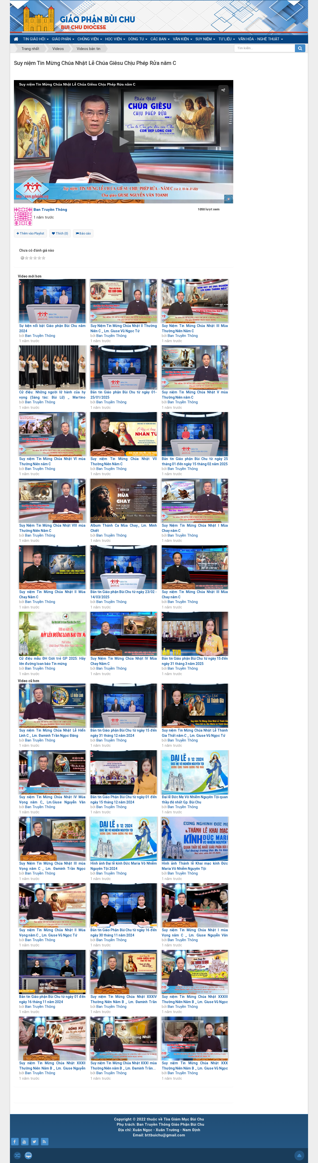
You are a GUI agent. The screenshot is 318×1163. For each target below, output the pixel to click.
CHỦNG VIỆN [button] (89, 39)
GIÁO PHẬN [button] (62, 39)
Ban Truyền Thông (40, 335)
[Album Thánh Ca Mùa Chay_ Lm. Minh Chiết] (123, 501)
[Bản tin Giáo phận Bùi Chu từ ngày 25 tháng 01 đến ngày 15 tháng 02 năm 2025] (195, 434)
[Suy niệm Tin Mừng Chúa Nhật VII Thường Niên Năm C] (123, 434)
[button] (123, 141)
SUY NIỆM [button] (204, 39)
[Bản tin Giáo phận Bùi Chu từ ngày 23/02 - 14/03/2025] (123, 567)
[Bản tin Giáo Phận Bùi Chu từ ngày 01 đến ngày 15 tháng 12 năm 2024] (123, 772)
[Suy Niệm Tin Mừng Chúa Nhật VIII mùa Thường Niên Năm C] (52, 501)
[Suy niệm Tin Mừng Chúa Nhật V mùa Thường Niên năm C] (195, 367)
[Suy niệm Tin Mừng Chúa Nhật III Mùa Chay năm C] (195, 567)
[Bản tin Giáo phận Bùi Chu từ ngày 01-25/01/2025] (123, 367)
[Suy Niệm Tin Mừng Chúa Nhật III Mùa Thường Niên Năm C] (195, 301)
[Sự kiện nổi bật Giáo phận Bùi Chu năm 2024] (52, 301)
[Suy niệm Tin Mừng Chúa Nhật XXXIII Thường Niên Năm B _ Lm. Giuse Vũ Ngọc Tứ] (195, 972)
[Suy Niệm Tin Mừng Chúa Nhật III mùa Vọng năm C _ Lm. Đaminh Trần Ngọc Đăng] (52, 839)
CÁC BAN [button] (159, 39)
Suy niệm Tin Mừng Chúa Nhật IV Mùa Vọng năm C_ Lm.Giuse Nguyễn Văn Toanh (52, 802)
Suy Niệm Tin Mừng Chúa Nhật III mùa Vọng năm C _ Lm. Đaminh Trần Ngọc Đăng (52, 868)
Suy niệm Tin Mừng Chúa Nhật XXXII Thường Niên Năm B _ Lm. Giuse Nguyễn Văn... (52, 1068)
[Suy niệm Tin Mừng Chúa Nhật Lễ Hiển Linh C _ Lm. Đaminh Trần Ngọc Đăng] (52, 706)
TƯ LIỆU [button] (225, 39)
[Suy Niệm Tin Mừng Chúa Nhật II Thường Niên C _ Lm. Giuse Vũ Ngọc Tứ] (123, 301)
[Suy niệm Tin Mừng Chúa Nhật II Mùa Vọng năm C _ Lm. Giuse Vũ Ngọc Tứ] (52, 905)
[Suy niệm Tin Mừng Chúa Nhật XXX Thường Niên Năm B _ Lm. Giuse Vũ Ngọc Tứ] (195, 1039)
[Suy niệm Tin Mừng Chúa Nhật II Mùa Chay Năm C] (52, 567)
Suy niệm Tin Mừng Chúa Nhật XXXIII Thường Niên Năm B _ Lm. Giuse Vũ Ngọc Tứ (195, 1002)
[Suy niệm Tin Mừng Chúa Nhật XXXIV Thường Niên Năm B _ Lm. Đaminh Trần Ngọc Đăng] (123, 972)
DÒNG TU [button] (136, 39)
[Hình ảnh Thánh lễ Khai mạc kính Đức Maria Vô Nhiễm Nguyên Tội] (195, 839)
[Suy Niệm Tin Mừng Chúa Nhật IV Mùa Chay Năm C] (123, 634)
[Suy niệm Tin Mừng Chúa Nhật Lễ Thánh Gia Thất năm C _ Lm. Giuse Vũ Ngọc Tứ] (195, 706)
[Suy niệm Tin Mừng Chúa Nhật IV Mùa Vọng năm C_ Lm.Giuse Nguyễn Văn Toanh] (52, 772)
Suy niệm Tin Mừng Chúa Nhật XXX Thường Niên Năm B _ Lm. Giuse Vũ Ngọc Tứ (195, 1068)
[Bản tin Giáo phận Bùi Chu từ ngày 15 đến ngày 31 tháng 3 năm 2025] (195, 634)
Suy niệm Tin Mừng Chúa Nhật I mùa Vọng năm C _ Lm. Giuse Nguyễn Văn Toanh (195, 935)
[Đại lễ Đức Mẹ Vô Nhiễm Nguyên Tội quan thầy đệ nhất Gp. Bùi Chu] (195, 772)
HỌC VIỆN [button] (114, 39)
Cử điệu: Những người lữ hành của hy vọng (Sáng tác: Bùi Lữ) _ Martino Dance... (52, 397)
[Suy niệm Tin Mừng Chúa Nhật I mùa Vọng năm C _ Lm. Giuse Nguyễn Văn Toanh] (195, 905)
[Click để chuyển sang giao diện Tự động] (17, 1155)
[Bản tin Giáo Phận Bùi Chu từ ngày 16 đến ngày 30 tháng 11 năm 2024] (123, 905)
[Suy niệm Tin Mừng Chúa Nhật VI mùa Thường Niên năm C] (52, 434)
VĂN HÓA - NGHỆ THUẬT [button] (259, 39)
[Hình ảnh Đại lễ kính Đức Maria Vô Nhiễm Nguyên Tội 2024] (123, 839)
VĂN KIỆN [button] (181, 39)
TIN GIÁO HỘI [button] (34, 39)
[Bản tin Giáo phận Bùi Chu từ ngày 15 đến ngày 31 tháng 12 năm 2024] (123, 706)
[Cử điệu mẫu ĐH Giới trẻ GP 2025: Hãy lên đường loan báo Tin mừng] (52, 634)
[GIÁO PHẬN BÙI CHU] (75, 18)
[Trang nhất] (16, 39)
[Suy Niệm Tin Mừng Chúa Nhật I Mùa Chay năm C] (195, 501)
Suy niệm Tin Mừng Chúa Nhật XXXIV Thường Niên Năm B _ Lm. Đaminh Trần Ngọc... (123, 1002)
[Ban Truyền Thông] (24, 216)
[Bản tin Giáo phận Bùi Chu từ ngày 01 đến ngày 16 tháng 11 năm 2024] (52, 972)
